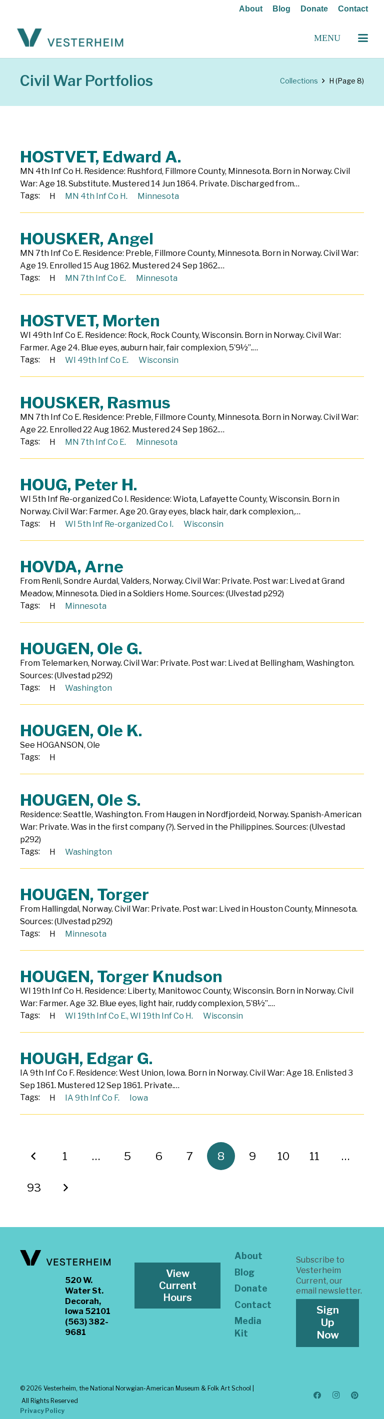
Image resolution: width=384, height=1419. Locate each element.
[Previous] (34, 1156)
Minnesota (158, 196)
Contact (353, 8)
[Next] (65, 1188)
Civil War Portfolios (86, 80)
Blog (281, 8)
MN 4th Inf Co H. (96, 196)
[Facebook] (317, 1395)
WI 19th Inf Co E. (96, 1016)
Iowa (139, 1098)
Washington (88, 688)
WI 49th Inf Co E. (96, 360)
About (250, 8)
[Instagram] (336, 1395)
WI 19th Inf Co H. (161, 1016)
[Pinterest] (355, 1395)
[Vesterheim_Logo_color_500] (70, 38)
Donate (314, 8)
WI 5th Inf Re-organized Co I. (119, 524)
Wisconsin (158, 360)
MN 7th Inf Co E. (95, 278)
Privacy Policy (42, 1411)
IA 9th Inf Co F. (92, 1098)
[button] (363, 38)
